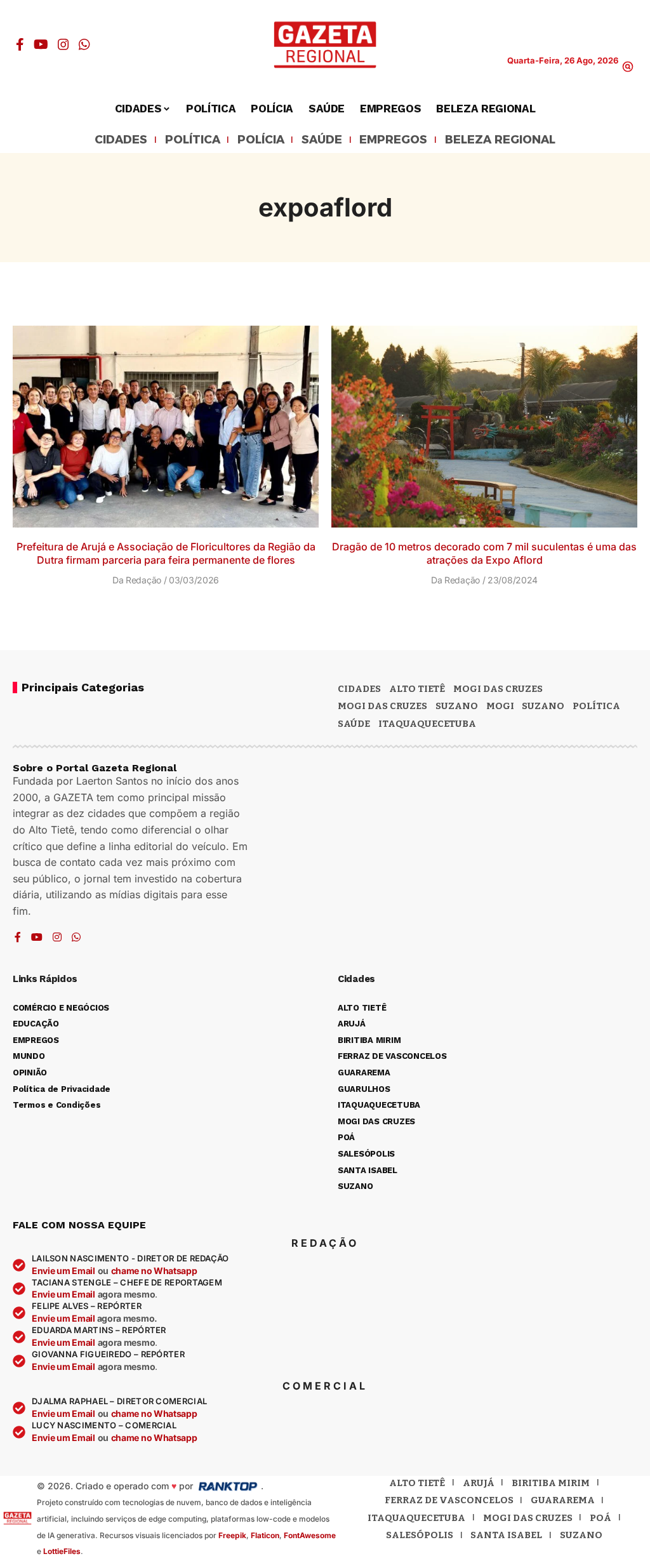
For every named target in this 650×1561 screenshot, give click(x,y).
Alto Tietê (417, 688)
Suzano (456, 706)
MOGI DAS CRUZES (498, 688)
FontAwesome (310, 1535)
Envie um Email (63, 1270)
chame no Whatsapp (154, 1270)
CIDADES (121, 140)
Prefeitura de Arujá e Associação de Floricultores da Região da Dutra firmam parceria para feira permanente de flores (166, 553)
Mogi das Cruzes (382, 706)
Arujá (478, 1483)
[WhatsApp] (84, 44)
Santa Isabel (506, 1535)
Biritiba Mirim (551, 1483)
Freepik (232, 1535)
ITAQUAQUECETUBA (427, 723)
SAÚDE (322, 140)
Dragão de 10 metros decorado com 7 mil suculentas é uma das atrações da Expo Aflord (484, 553)
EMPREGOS (393, 140)
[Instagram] (63, 44)
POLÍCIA (260, 140)
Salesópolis (419, 1535)
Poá (600, 1518)
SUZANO (543, 706)
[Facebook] (20, 44)
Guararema (563, 1500)
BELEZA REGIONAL (500, 140)
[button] (627, 66)
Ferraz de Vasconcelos (449, 1500)
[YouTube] (40, 44)
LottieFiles (62, 1551)
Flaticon (265, 1535)
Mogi (500, 706)
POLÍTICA (192, 140)
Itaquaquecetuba (416, 1518)
